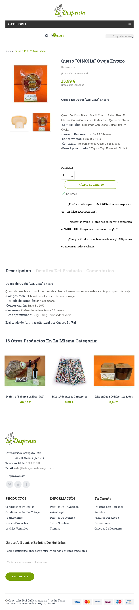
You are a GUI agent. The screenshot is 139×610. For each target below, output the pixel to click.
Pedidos (99, 512)
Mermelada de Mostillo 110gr (114, 396)
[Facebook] (26, 484)
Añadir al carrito (91, 184)
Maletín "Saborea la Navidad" (25, 396)
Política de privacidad (64, 506)
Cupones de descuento (108, 528)
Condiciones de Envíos (19, 506)
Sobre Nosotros (59, 523)
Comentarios (100, 271)
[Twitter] (9, 484)
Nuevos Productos (16, 523)
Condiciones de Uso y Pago (22, 512)
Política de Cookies (62, 517)
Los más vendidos (16, 528)
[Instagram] (18, 484)
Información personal (108, 506)
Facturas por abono (106, 517)
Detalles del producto (59, 271)
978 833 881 (33, 463)
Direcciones (102, 523)
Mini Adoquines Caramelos (69, 396)
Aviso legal (57, 512)
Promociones (14, 517)
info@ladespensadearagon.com (34, 468)
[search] (132, 36)
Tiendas (55, 528)
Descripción (18, 271)
